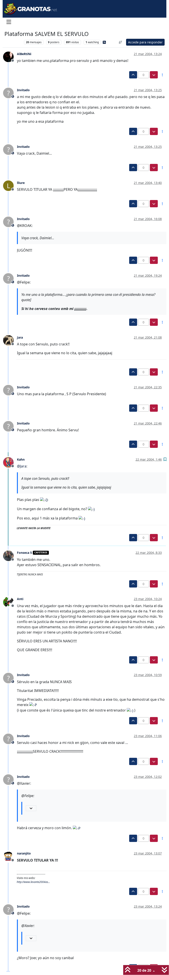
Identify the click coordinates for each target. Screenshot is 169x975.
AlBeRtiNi (24, 54)
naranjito (24, 853)
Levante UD (13, 42)
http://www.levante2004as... (33, 882)
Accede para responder (145, 42)
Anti (20, 599)
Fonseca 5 (24, 553)
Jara (20, 337)
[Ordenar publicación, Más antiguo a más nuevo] (121, 42)
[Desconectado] (10, 56)
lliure (21, 183)
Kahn (21, 459)
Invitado (23, 90)
